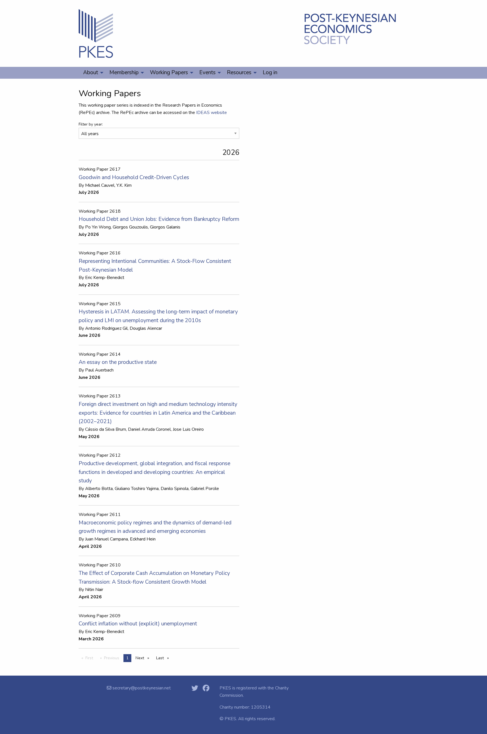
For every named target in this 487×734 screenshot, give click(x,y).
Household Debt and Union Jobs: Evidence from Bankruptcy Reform (159, 219)
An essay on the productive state (118, 362)
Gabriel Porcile (205, 488)
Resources (239, 72)
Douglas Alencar (146, 328)
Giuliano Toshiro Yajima (137, 488)
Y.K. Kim (124, 185)
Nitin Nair (94, 589)
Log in (270, 72)
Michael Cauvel (99, 185)
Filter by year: (91, 124)
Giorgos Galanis (165, 227)
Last (164, 658)
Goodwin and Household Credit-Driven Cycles (134, 177)
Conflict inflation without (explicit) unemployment (138, 623)
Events (207, 72)
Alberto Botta (99, 488)
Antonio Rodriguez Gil (106, 328)
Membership (124, 72)
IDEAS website (211, 112)
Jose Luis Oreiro (188, 429)
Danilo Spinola (175, 488)
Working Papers (169, 72)
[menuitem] (92, 73)
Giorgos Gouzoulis (130, 227)
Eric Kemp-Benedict (104, 277)
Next (144, 658)
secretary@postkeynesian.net (141, 688)
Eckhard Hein (143, 539)
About (90, 72)
